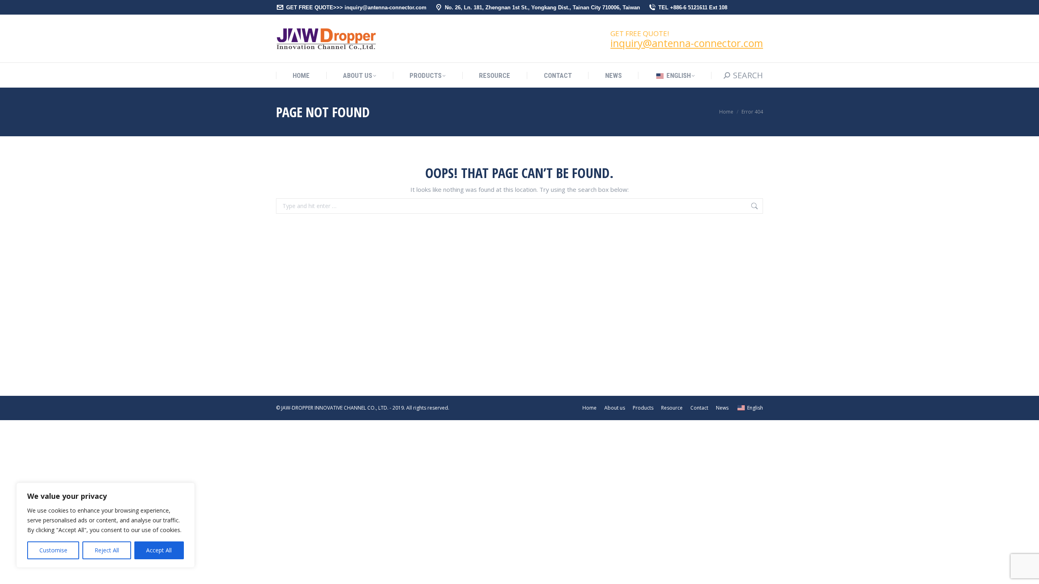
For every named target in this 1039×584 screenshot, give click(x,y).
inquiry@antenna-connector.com (686, 43)
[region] (105, 525)
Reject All (107, 550)
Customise (53, 550)
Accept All (159, 550)
